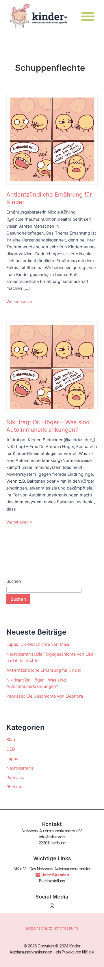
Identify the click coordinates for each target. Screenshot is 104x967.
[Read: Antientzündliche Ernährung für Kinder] (51, 139)
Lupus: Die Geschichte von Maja (37, 644)
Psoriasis (15, 777)
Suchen (13, 581)
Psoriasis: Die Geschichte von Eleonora (44, 696)
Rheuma (14, 786)
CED (10, 749)
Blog (10, 739)
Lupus (12, 758)
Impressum (66, 928)
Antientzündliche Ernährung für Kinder (43, 670)
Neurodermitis (20, 768)
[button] (88, 16)
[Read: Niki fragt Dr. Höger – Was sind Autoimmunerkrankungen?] (51, 366)
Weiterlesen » (19, 301)
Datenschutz (39, 928)
